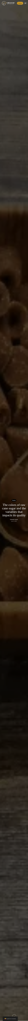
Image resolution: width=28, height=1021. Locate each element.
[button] (25, 3)
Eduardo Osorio (14, 519)
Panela (14, 500)
